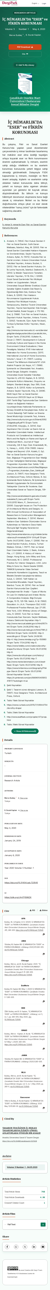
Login (44, 3)
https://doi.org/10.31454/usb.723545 (21, 882)
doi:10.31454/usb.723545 (13, 950)
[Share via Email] (43, 1247)
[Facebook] (7, 1247)
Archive (6, 1156)
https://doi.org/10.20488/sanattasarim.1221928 (19, 1141)
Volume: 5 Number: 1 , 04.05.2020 (22, 1167)
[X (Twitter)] (25, 1247)
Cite (23, 54)
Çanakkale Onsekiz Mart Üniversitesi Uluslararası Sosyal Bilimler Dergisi (25, 101)
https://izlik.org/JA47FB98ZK (17, 897)
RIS (33, 910)
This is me (23, 798)
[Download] (43, 1224)
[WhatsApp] (16, 1247)
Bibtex (45, 910)
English (34, 3)
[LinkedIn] (34, 1247)
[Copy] (44, 934)
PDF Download (23, 47)
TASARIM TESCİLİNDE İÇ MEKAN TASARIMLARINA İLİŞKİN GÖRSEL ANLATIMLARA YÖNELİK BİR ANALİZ (21, 1130)
